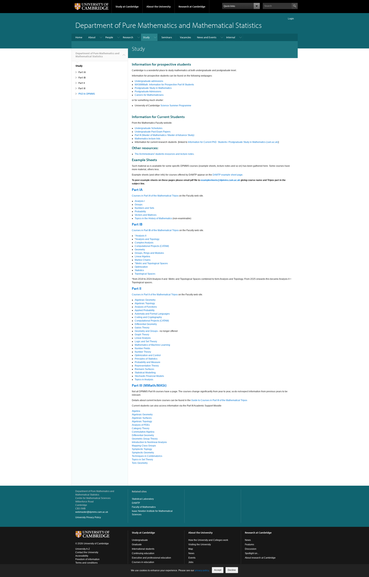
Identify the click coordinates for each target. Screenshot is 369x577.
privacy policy (202, 570)
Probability (140, 211)
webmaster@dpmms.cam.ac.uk (91, 512)
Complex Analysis (144, 242)
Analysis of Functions (146, 307)
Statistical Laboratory (143, 499)
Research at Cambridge (192, 6)
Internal (230, 37)
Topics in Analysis (144, 379)
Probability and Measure (147, 362)
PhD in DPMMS (86, 93)
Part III (81, 88)
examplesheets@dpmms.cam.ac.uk (220, 180)
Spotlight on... (252, 553)
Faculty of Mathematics (144, 507)
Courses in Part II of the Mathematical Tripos (155, 294)
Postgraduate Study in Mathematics (153, 88)
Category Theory (140, 428)
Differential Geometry (146, 324)
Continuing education (143, 553)
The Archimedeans (144, 154)
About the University (158, 6)
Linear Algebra (142, 256)
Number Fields (142, 348)
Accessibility (81, 556)
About (92, 37)
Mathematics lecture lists (147, 138)
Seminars (166, 37)
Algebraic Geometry (145, 300)
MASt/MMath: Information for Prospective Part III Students (164, 84)
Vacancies (185, 37)
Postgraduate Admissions (148, 91)
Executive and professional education (151, 557)
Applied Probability (145, 310)
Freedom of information (87, 559)
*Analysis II (140, 235)
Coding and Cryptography (148, 317)
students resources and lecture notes (174, 154)
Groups (138, 204)
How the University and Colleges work (208, 540)
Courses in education (143, 562)
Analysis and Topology (147, 239)
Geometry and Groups (146, 331)
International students (143, 549)
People (109, 37)
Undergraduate (140, 540)
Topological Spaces (145, 273)
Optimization (141, 267)
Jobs (190, 562)
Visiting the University (199, 544)
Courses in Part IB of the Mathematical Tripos (155, 230)
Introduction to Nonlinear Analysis (149, 442)
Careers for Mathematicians (149, 95)
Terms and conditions (86, 562)
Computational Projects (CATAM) (152, 246)
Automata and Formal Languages (152, 313)
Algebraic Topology (145, 303)
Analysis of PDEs (141, 425)
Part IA (82, 72)
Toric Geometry (140, 463)
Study (146, 37)
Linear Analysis (143, 338)
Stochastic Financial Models (149, 376)
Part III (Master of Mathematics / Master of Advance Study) (164, 135)
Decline (232, 570)
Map (190, 549)
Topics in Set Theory (142, 459)
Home (78, 37)
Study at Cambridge (127, 6)
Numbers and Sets (144, 208)
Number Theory (143, 352)
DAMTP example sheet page (228, 174)
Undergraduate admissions (149, 81)
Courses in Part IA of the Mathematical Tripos (155, 195)
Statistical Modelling (145, 372)
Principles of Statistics (146, 358)
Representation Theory (147, 365)
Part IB (82, 77)
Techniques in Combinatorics (147, 456)
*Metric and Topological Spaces (151, 263)
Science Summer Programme (175, 105)
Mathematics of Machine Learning (152, 345)
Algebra (136, 411)
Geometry (140, 249)
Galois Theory (142, 327)
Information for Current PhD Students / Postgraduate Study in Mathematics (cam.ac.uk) (233, 142)
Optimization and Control (148, 355)
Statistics (139, 270)
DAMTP (136, 503)
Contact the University (86, 552)
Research (128, 37)
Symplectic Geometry (143, 452)
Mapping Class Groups (144, 445)
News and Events (206, 37)
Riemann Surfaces (144, 369)
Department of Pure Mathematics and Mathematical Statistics (168, 25)
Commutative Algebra (143, 431)
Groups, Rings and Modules (149, 253)
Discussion (250, 549)
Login (291, 18)
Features (249, 544)
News (191, 553)
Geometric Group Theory (145, 438)
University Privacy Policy (88, 517)
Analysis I (140, 201)
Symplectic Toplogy (142, 449)
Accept (217, 570)
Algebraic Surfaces (142, 418)
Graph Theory (142, 334)
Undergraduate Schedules (148, 128)
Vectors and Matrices (145, 215)
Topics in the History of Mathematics (153, 218)
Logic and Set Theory (146, 341)
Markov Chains (142, 260)
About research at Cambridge (260, 557)
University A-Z (82, 549)
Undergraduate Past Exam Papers (152, 131)
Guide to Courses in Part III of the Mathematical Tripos (219, 400)
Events (191, 557)
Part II (81, 83)
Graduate (137, 544)
